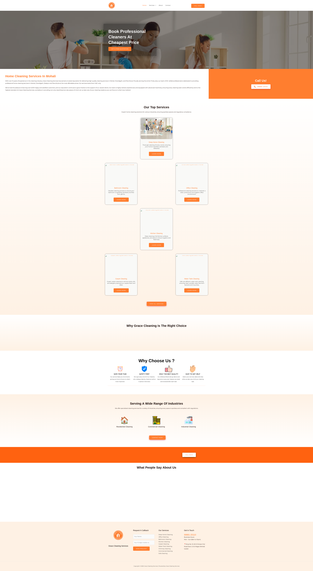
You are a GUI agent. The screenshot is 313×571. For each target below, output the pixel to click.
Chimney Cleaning (165, 548)
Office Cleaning (191, 188)
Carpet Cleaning (121, 279)
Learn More (156, 154)
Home (144, 5)
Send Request (141, 548)
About (161, 5)
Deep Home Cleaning (156, 142)
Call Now (198, 6)
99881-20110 (190, 535)
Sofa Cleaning (163, 553)
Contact (168, 5)
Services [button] (151, 5)
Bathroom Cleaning (121, 188)
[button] (155, 5)
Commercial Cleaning (166, 551)
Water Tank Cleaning (191, 279)
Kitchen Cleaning (156, 233)
